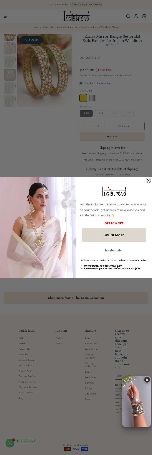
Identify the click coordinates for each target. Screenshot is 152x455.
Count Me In (114, 235)
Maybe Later (114, 250)
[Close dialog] (148, 180)
